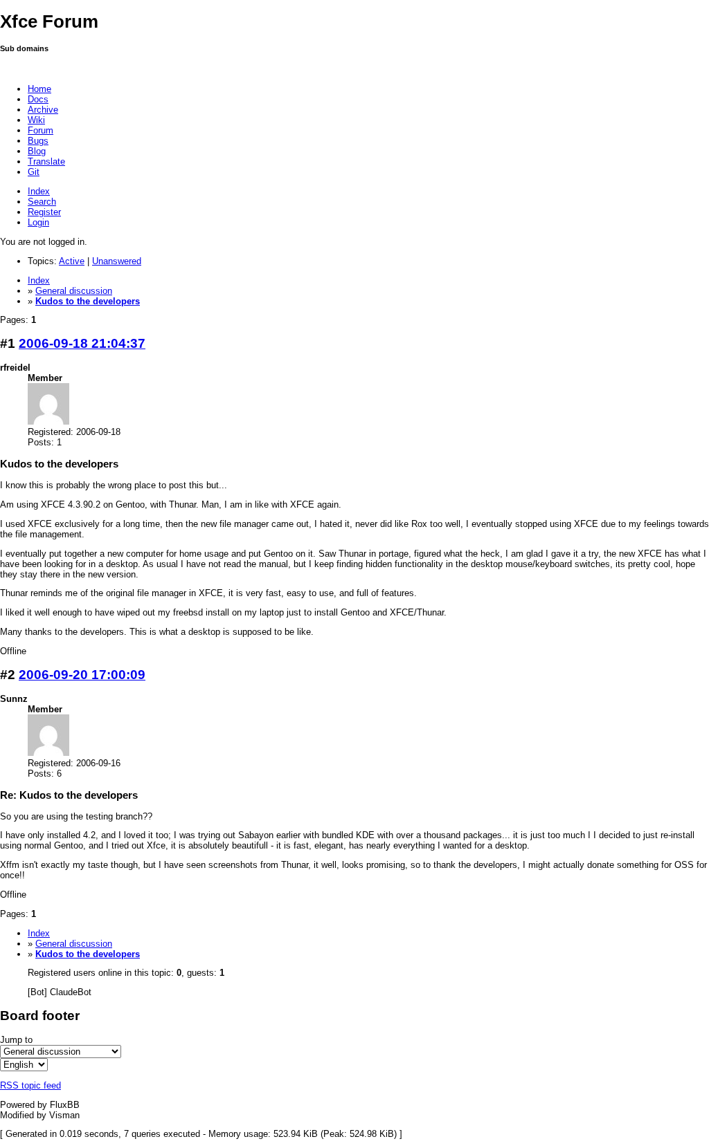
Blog (37, 151)
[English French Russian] (24, 1064)
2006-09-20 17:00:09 (82, 674)
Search (42, 201)
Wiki (36, 120)
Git (33, 172)
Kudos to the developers (87, 301)
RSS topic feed (30, 1085)
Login (38, 222)
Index (39, 191)
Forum (40, 130)
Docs (38, 99)
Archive (43, 109)
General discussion (73, 291)
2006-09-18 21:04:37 (82, 343)
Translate (46, 161)
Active (71, 261)
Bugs (38, 141)
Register (44, 212)
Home (39, 89)
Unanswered (116, 261)
